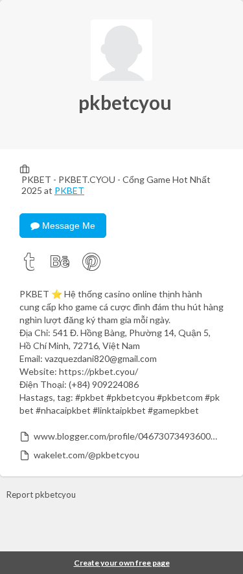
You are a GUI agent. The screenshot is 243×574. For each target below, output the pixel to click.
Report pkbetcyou (41, 494)
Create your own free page (122, 563)
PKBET (69, 190)
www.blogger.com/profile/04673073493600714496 (128, 435)
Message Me (67, 225)
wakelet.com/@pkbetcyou (86, 454)
